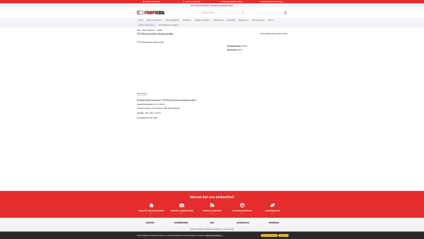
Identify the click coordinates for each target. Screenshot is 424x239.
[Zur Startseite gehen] (151, 12)
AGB (212, 223)
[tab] (142, 93)
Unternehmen (181, 223)
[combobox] (220, 12)
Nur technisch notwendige (269, 235)
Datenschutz (243, 223)
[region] (180, 64)
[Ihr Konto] (285, 12)
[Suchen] (242, 12)
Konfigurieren (283, 235)
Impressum (274, 223)
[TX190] (180, 64)
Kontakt (150, 223)
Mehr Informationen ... (214, 235)
